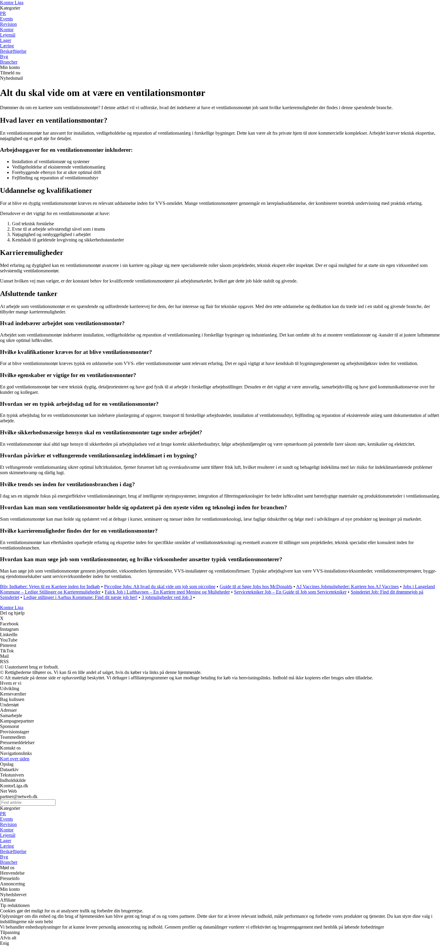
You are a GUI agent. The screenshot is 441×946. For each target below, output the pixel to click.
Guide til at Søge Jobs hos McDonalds (256, 586)
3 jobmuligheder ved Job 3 (167, 597)
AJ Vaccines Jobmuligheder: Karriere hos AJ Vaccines (347, 586)
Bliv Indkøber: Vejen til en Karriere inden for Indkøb (50, 586)
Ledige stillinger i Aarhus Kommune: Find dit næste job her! (80, 597)
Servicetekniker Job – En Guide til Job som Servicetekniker (290, 591)
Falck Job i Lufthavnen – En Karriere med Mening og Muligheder (167, 591)
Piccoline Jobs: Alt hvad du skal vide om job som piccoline (159, 586)
